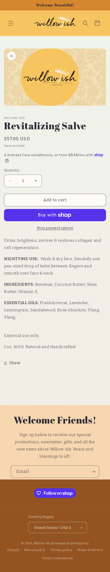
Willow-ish (42, 543)
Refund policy (35, 550)
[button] (11, 23)
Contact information (57, 558)
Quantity (11, 170)
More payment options (55, 228)
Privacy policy (62, 550)
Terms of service (90, 550)
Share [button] (15, 363)
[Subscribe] (93, 471)
